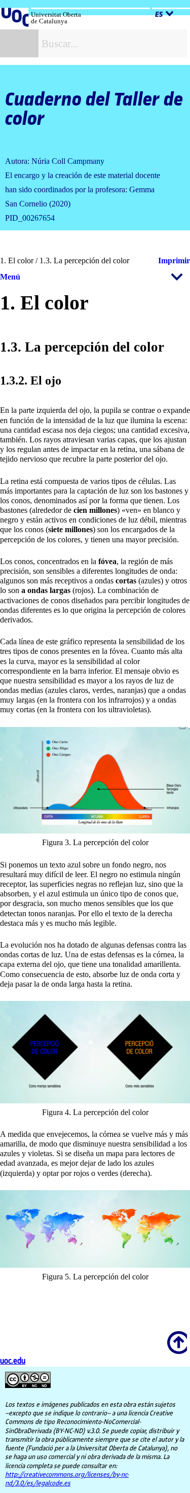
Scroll (175, 1336)
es (159, 15)
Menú (10, 276)
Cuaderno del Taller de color (94, 109)
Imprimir (174, 260)
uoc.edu (12, 1361)
